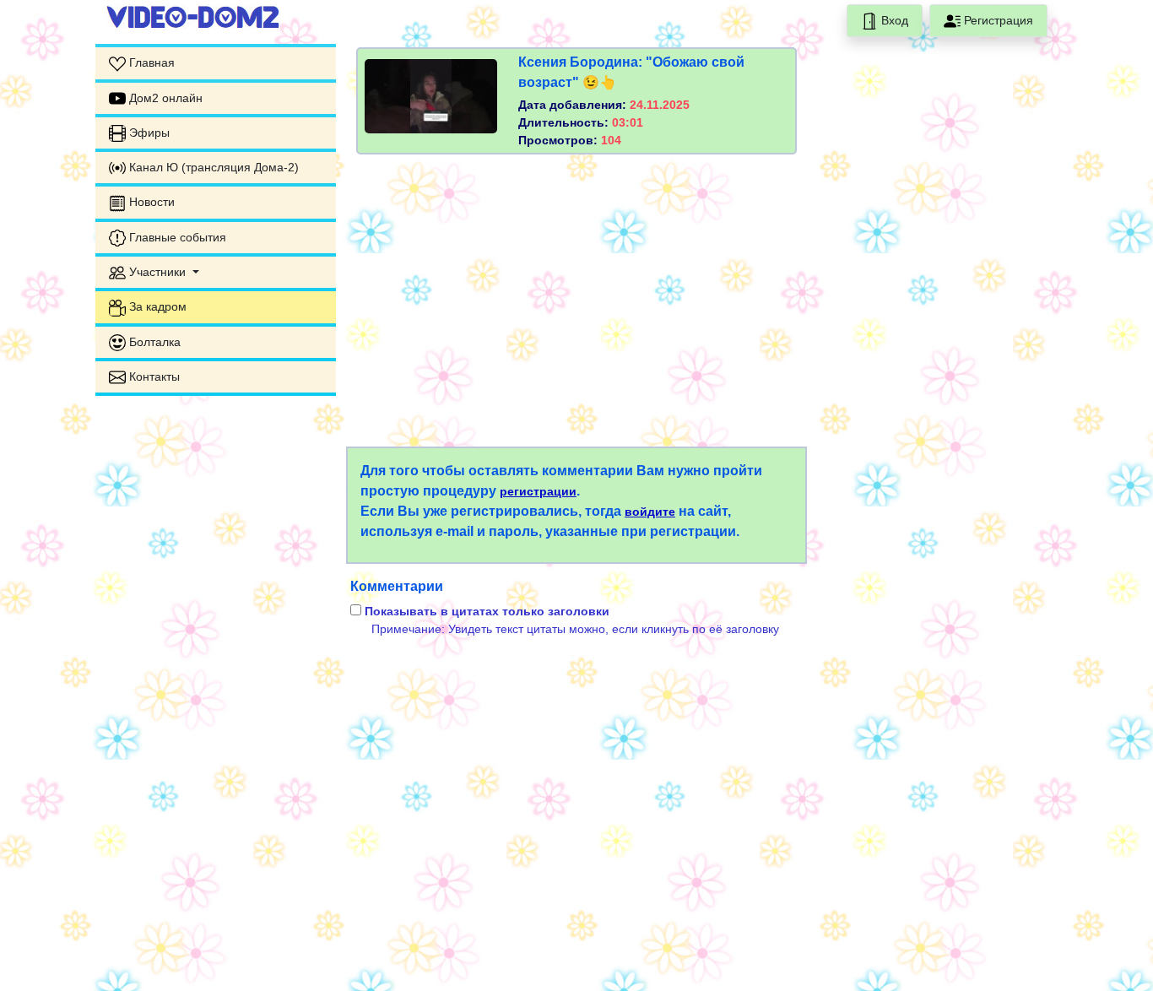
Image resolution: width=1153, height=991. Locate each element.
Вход (893, 20)
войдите (650, 511)
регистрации (538, 491)
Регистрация (997, 20)
